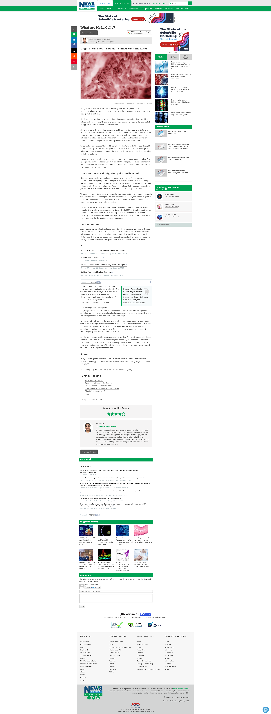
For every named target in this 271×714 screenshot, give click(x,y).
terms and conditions (181, 689)
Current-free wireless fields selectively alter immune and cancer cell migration (124, 541)
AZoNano (168, 644)
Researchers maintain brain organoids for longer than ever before (181, 115)
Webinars (112, 661)
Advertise (140, 655)
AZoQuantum (169, 661)
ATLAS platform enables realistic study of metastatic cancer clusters (87, 541)
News (82, 647)
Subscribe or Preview (171, 196)
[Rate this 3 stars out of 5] (116, 414)
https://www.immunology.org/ (121, 369)
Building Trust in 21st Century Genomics (96, 272)
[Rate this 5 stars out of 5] (123, 414)
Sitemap (140, 653)
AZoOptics (168, 650)
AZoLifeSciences (170, 666)
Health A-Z (84, 650)
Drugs (82, 669)
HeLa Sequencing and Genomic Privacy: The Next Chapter (103, 265)
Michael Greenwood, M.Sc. (106, 42)
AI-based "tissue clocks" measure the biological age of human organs (180, 89)
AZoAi (167, 669)
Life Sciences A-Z (115, 650)
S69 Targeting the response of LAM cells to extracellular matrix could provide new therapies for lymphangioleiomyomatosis (109, 471)
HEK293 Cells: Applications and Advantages (102, 388)
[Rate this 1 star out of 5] (109, 414)
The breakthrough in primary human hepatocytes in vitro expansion (100, 498)
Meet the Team (142, 644)
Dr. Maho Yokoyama (106, 426)
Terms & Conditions (144, 661)
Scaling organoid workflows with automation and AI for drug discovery (105, 541)
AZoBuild (168, 664)
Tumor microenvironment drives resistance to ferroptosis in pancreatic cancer (123, 566)
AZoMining (168, 658)
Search (139, 647)
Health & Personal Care (88, 664)
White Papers (85, 653)
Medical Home (105, 3)
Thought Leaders (86, 655)
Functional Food (85, 644)
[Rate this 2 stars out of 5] (112, 414)
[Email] (74, 67)
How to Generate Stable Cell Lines (98, 386)
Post (82, 606)
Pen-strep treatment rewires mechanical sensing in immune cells (143, 540)
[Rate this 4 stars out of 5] (120, 414)
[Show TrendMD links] (150, 282)
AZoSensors (169, 655)
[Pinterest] (74, 61)
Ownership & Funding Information (149, 669)
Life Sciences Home (122, 3)
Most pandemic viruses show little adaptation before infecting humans (87, 565)
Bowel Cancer (169, 194)
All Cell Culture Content (94, 380)
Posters (82, 675)
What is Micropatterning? (95, 391)
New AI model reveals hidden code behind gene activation (180, 102)
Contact (139, 658)
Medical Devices (86, 666)
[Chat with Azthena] (266, 710)
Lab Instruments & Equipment (120, 647)
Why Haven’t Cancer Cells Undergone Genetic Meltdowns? (103, 250)
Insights (83, 658)
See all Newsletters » (163, 225)
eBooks (82, 672)
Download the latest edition (134, 302)
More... (88, 395)
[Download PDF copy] (74, 29)
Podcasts (83, 677)
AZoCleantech (169, 647)
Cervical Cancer (170, 215)
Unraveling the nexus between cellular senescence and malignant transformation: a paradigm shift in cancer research (115, 491)
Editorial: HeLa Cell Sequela (91, 257)
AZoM (167, 642)
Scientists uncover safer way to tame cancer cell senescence (181, 77)
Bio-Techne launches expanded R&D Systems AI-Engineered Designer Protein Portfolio (106, 565)
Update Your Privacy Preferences (177, 697)
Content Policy (142, 666)
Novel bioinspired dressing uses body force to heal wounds (141, 564)
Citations (84, 459)
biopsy (132, 132)
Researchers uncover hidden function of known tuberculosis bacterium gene (180, 65)
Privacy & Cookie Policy (145, 664)
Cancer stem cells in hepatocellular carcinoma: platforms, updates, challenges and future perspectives (111, 478)
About (139, 642)
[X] (74, 50)
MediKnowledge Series (88, 661)
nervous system (127, 181)
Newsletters (141, 650)
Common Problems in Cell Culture (98, 383)
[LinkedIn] (74, 40)
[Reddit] (74, 56)
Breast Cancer (170, 204)
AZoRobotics (169, 653)
